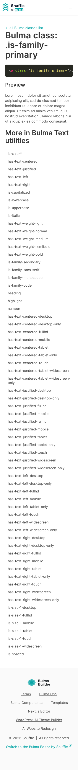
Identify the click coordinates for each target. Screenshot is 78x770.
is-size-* (15, 153)
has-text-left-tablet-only (28, 507)
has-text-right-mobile (25, 561)
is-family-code (20, 285)
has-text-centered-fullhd (28, 332)
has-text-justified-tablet (27, 437)
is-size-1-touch (20, 638)
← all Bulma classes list (24, 28)
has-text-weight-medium (28, 239)
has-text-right (19, 184)
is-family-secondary (24, 262)
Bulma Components (26, 702)
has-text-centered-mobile (29, 339)
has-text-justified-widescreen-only (36, 468)
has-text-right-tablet (25, 569)
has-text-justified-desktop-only (33, 398)
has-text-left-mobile (24, 499)
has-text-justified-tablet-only (31, 444)
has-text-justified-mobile (28, 413)
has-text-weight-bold (25, 254)
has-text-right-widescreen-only (33, 600)
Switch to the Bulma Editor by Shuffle (37, 747)
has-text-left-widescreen (28, 522)
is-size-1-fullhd (20, 615)
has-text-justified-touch (27, 452)
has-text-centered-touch (28, 363)
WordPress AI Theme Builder (39, 720)
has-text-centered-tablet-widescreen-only (39, 380)
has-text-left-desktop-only (30, 483)
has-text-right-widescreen (29, 592)
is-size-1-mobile (21, 623)
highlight (15, 301)
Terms (26, 694)
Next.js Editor (39, 711)
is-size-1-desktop (22, 607)
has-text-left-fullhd (23, 491)
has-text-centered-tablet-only (32, 355)
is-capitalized (19, 192)
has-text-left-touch (23, 514)
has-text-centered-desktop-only (34, 324)
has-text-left (18, 177)
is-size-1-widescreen (25, 646)
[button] (70, 7)
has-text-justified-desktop (29, 390)
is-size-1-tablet (20, 631)
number (14, 308)
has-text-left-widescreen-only (32, 530)
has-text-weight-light (25, 223)
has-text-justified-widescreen (32, 460)
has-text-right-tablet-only (29, 576)
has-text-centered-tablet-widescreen (38, 370)
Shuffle (28, 738)
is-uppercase (18, 208)
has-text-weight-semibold (29, 246)
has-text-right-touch (24, 584)
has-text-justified (22, 169)
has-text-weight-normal (27, 231)
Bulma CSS (48, 694)
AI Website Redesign (39, 728)
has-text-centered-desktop (30, 316)
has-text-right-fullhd (24, 553)
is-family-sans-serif (23, 270)
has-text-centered (22, 161)
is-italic (14, 215)
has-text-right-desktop (27, 538)
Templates (59, 702)
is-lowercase (18, 200)
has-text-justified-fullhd (27, 406)
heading (14, 293)
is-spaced (16, 654)
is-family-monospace (25, 277)
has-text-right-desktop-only (31, 545)
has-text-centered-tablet (28, 347)
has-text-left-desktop (25, 475)
